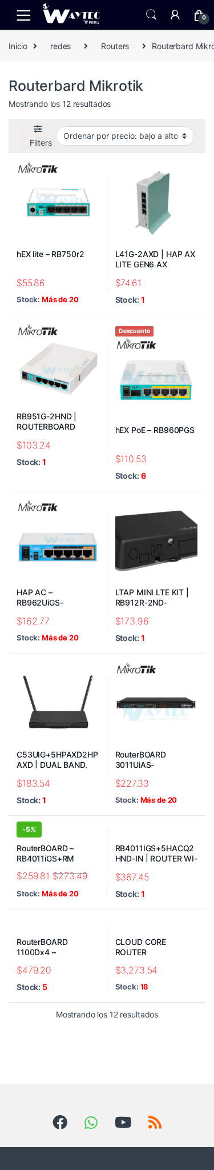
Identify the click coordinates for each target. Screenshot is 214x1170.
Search (151, 15)
